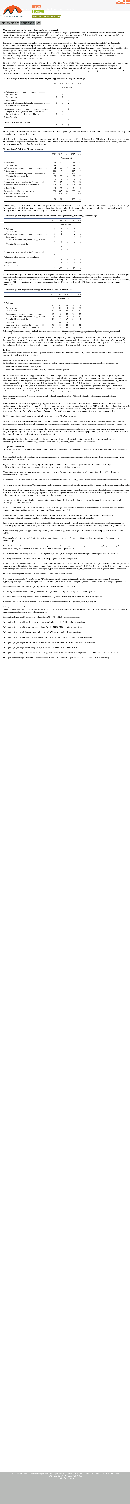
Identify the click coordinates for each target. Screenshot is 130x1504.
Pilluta (36, 6)
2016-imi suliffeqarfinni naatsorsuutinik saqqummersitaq (38, 9)
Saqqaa (37, 11)
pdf (38, 23)
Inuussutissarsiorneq (46, 16)
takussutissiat (10, 23)
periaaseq (27, 23)
